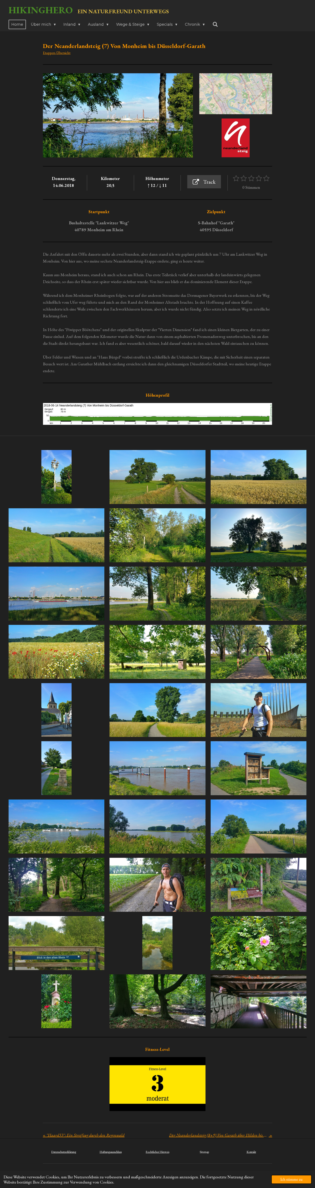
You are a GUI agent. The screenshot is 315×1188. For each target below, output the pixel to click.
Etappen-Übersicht (56, 52)
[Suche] (215, 24)
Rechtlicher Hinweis (157, 1152)
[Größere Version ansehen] (235, 93)
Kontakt (251, 1152)
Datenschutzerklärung (63, 1152)
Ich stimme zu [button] (291, 1179)
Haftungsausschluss (111, 1152)
